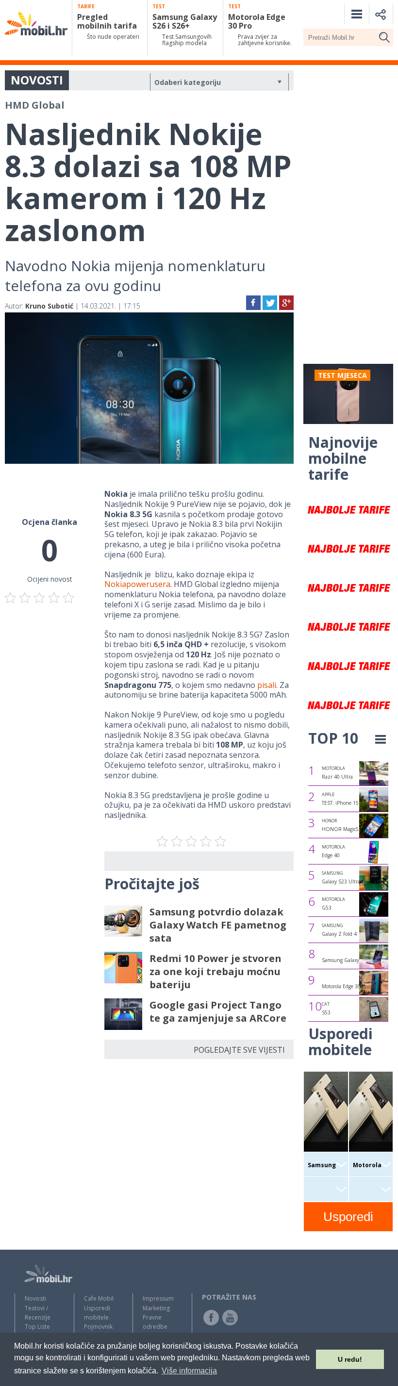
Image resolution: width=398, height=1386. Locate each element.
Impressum (158, 1298)
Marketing (156, 1308)
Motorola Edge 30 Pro (345, 986)
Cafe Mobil (99, 1298)
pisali (266, 685)
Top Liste (37, 1326)
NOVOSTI (37, 80)
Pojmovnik (98, 1326)
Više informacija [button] (189, 1371)
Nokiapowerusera (137, 584)
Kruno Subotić (49, 305)
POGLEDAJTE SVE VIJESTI (239, 1049)
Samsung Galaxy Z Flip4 (349, 960)
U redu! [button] (350, 1359)
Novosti (35, 1298)
